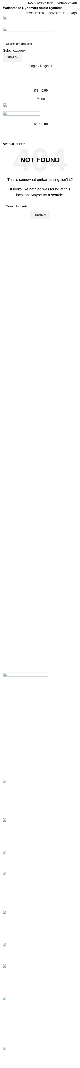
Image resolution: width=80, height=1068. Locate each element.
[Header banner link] (40, 534)
